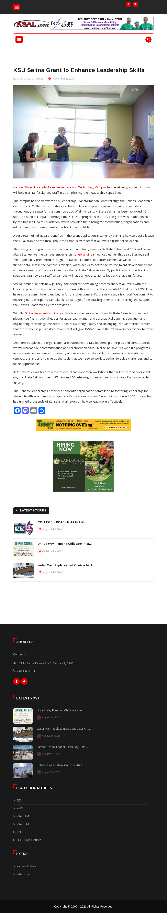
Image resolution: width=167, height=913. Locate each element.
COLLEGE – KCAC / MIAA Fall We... (63, 522)
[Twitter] (135, 4)
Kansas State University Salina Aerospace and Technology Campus (59, 187)
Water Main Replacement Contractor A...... (64, 728)
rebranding (84, 254)
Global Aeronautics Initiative (44, 313)
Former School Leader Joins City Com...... (63, 747)
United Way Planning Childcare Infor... (65, 543)
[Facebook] (128, 4)
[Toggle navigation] (16, 7)
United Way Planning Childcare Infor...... (62, 710)
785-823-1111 (26, 670)
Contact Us (20, 654)
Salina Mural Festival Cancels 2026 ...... (62, 765)
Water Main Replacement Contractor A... (66, 565)
